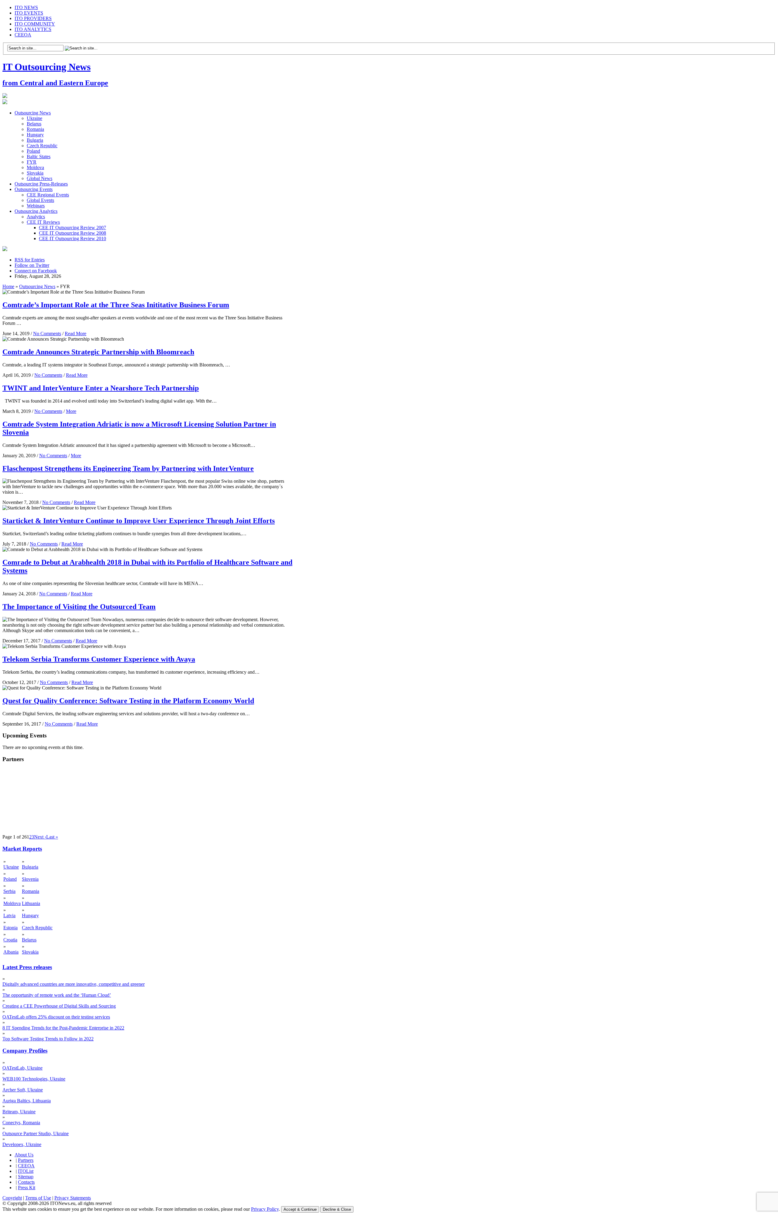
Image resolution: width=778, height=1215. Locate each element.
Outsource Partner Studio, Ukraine (35, 1133)
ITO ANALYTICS (33, 29)
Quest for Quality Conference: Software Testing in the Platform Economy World (128, 701)
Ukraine (34, 118)
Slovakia (35, 172)
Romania (35, 129)
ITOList (25, 1171)
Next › (40, 836)
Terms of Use (38, 1197)
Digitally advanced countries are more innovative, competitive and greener (73, 984)
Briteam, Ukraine (19, 1111)
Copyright (12, 1197)
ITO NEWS (26, 7)
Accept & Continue (300, 1209)
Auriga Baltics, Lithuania (26, 1100)
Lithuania (31, 903)
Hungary (35, 134)
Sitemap (25, 1176)
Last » (52, 836)
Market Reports (22, 849)
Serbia (9, 891)
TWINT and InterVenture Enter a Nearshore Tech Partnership (100, 388)
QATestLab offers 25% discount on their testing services (56, 1016)
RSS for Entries (30, 259)
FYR (31, 162)
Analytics (36, 216)
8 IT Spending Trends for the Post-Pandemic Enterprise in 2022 (63, 1027)
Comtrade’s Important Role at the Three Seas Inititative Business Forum (115, 305)
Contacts (26, 1182)
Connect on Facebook (36, 270)
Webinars (36, 205)
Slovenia (30, 879)
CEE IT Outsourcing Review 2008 (72, 233)
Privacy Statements (72, 1197)
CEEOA (23, 34)
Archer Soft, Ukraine (22, 1089)
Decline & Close (337, 1209)
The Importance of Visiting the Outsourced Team (79, 607)
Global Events (40, 200)
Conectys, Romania (21, 1122)
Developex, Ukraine (21, 1144)
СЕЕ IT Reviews (43, 222)
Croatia (10, 939)
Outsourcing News (33, 112)
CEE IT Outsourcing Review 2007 (72, 227)
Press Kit (26, 1187)
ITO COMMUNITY (35, 23)
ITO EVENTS (29, 12)
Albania (11, 952)
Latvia (9, 915)
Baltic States (38, 156)
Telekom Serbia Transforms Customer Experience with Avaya (98, 659)
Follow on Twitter (32, 265)
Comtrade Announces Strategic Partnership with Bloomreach (98, 352)
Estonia (10, 927)
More (71, 411)
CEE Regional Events (48, 194)
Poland (33, 151)
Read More (75, 333)
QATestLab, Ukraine (22, 1067)
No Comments (47, 333)
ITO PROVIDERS (33, 18)
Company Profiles (24, 1050)
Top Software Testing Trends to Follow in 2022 (48, 1038)
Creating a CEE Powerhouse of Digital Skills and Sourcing (59, 1006)
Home (8, 286)
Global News (39, 178)
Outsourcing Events (34, 189)
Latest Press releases (27, 967)
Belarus (34, 123)
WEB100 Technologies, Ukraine (33, 1078)
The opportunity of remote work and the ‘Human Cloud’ (56, 995)
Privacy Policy (265, 1209)
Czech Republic (42, 145)
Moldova (35, 167)
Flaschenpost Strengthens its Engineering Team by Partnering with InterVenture (128, 468)
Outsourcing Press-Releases (41, 183)
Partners (25, 1160)
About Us (24, 1154)
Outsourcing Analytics (36, 211)
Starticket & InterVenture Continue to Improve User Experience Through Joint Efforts (138, 521)
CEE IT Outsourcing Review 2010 (72, 238)
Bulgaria (35, 140)
